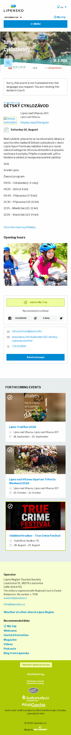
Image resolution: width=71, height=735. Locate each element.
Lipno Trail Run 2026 (22, 427)
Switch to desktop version (36, 665)
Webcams (10, 630)
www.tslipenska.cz (15, 598)
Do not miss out (12, 103)
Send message (35, 357)
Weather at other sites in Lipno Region (29, 612)
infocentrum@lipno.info (27, 331)
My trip (11, 626)
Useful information (16, 635)
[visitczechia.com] (33, 704)
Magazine (10, 640)
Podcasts (10, 648)
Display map (27, 122)
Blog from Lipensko (16, 653)
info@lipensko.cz (14, 604)
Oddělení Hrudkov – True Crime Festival (34, 535)
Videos (8, 644)
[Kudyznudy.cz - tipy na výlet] (35, 698)
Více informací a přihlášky (20, 227)
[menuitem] (61, 7)
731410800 (19, 346)
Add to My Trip (38, 302)
